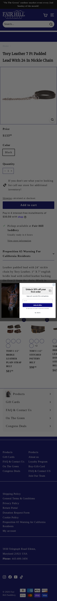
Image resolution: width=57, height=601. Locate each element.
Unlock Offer (37, 305)
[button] (37, 290)
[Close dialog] (54, 285)
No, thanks (37, 313)
